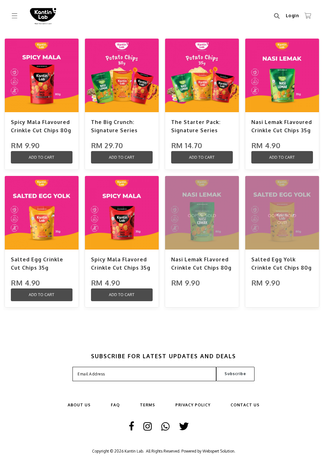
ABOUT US (79, 405)
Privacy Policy (192, 405)
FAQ (115, 405)
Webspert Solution (218, 451)
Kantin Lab (134, 451)
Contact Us (245, 405)
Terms (147, 405)
